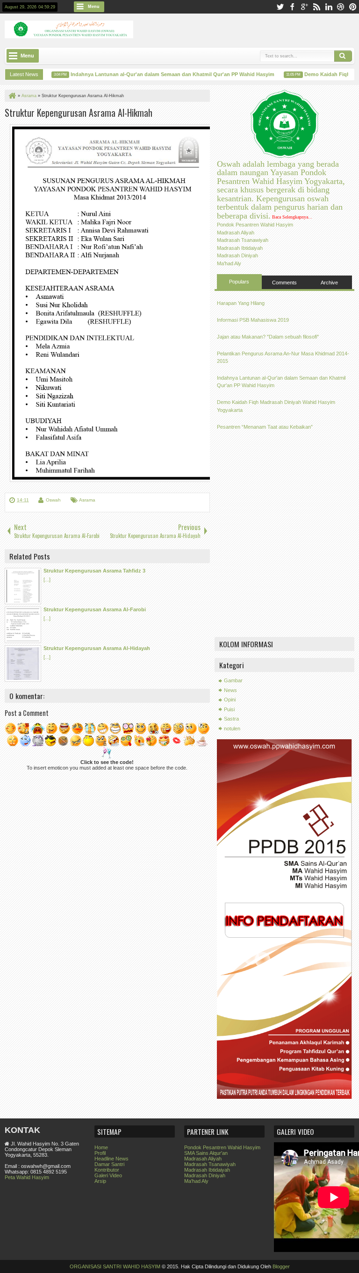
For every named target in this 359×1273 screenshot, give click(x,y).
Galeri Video (108, 1175)
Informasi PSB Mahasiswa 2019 (253, 320)
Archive (329, 282)
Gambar (233, 680)
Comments (284, 282)
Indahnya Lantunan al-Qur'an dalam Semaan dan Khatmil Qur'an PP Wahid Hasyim (164, 74)
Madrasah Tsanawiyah (242, 240)
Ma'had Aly (229, 263)
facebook (292, 7)
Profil (100, 1153)
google (304, 7)
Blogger (281, 1266)
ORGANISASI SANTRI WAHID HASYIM (115, 1266)
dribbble (341, 7)
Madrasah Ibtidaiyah (240, 248)
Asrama (87, 499)
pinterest (353, 7)
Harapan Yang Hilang (241, 303)
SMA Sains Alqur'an (206, 1153)
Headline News (111, 1158)
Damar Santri (109, 1164)
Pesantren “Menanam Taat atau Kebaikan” (265, 427)
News (230, 690)
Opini (230, 699)
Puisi (229, 709)
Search (343, 56)
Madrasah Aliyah (235, 232)
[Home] (11, 95)
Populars (239, 281)
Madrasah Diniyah (237, 255)
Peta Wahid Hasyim (27, 1177)
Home (101, 1147)
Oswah (53, 499)
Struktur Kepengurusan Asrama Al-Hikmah (78, 113)
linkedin (329, 7)
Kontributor (106, 1170)
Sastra (231, 718)
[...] (46, 579)
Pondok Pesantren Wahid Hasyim (255, 224)
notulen (232, 728)
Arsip (100, 1181)
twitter (280, 7)
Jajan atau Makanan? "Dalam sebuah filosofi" (268, 336)
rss (316, 7)
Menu (94, 6)
